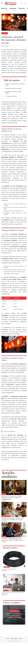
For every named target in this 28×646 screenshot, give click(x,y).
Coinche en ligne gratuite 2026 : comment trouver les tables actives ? (12, 539)
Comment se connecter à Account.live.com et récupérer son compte (14, 615)
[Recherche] (21, 3)
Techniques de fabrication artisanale (13, 88)
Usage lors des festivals (11, 96)
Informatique (14, 611)
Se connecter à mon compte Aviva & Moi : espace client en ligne (13, 593)
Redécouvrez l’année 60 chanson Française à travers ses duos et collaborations (11, 497)
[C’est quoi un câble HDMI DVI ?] (14, 559)
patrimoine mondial (7, 157)
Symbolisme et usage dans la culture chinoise (13, 92)
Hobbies (5, 33)
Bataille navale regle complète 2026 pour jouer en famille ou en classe (12, 519)
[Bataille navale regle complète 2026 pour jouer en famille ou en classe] (14, 509)
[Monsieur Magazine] (10, 3)
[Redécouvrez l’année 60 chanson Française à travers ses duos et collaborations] (14, 487)
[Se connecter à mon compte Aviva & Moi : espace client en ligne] (14, 582)
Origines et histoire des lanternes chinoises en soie (14, 84)
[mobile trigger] (2, 3)
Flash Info (6, 590)
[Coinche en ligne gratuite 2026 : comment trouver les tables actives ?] (14, 529)
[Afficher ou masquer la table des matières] (22, 80)
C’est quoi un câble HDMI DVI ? (9, 569)
